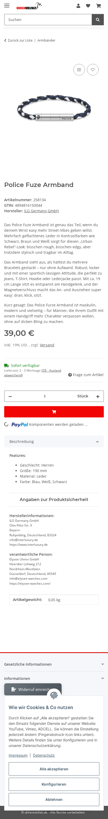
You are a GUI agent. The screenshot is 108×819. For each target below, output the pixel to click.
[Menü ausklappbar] (6, 3)
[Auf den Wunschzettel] (93, 69)
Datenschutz (44, 755)
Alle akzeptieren (54, 769)
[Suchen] (98, 19)
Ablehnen (54, 799)
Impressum (18, 755)
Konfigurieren (54, 784)
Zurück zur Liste (20, 40)
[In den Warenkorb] (8, 57)
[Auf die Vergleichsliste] (79, 69)
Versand (47, 344)
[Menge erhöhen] (98, 396)
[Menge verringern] (10, 396)
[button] (78, 6)
